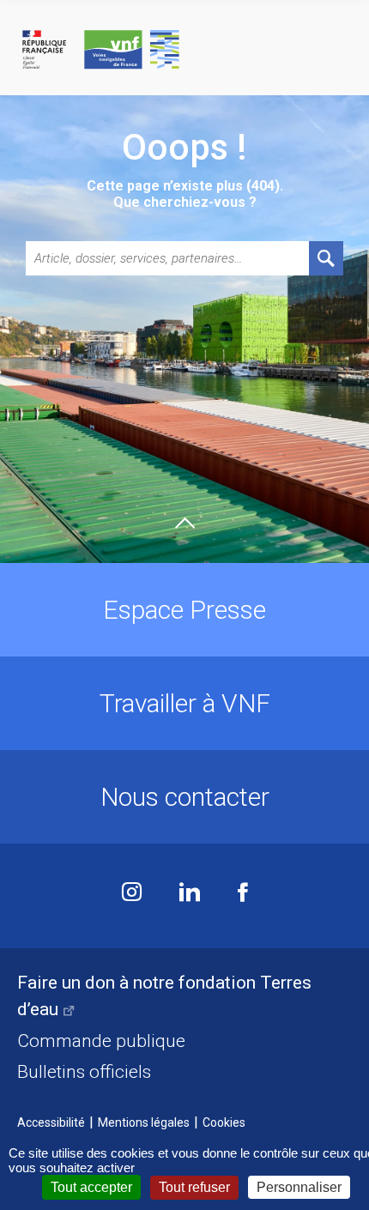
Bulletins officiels (84, 1072)
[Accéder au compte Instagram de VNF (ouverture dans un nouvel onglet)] (132, 894)
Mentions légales (144, 1122)
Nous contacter (184, 797)
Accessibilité (51, 1122)
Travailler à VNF (185, 703)
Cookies (224, 1122)
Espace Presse (184, 610)
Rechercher (326, 258)
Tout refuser (194, 1187)
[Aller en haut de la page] (185, 523)
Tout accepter (91, 1187)
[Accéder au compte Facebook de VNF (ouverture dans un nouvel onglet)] (243, 894)
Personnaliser (299, 1187)
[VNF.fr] (184, 50)
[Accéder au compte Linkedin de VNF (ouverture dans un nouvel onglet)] (189, 894)
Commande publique (101, 1041)
